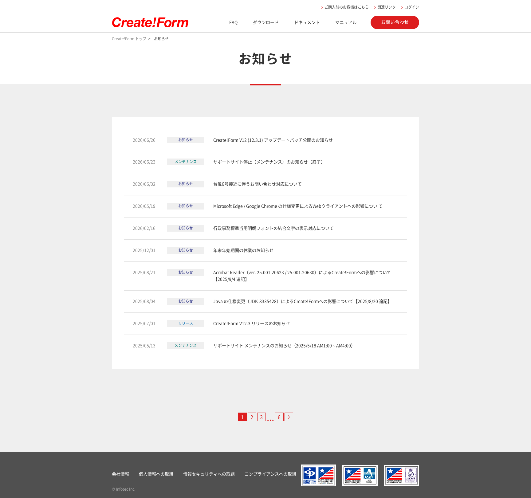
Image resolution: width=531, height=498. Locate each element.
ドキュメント (307, 22)
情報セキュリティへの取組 (209, 474)
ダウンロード (266, 22)
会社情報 (120, 474)
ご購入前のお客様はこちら (346, 7)
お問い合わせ (395, 21)
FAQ (233, 22)
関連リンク (386, 7)
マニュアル (346, 22)
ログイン (411, 7)
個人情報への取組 (156, 474)
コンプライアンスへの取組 (270, 474)
